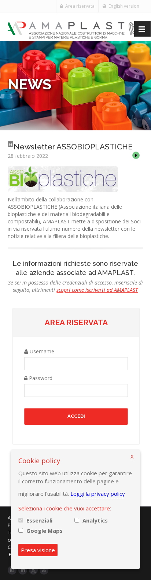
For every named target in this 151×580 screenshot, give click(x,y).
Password (39, 378)
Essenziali (39, 520)
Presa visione (38, 550)
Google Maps (44, 530)
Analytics (95, 520)
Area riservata (79, 6)
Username (41, 351)
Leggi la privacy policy (97, 493)
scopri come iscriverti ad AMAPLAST (97, 289)
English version (122, 6)
